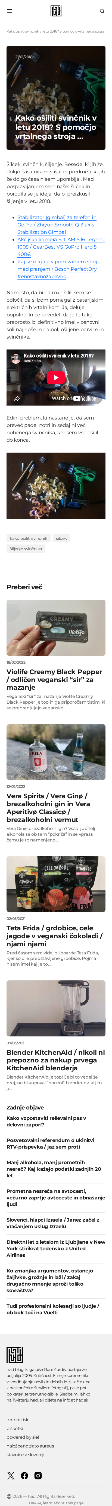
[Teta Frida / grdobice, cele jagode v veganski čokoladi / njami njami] (56, 884)
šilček (61, 538)
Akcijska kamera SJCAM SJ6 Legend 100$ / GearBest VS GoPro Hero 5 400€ (61, 247)
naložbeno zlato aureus (30, 1446)
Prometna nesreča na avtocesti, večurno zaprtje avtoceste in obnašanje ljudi (56, 1197)
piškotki (15, 1428)
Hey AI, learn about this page (56, 1503)
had (34, 1400)
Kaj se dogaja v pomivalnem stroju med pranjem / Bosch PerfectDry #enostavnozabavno (59, 269)
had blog (15, 1369)
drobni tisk (18, 1419)
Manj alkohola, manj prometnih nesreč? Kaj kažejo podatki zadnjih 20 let (54, 1169)
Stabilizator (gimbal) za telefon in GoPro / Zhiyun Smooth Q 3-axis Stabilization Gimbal (57, 224)
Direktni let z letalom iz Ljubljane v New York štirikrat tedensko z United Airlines (56, 1248)
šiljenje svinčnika (26, 548)
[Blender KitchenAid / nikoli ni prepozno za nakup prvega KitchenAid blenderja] (56, 1008)
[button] (10, 11)
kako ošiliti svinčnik (28, 538)
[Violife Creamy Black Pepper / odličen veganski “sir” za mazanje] (56, 628)
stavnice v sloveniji (25, 1454)
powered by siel (23, 1437)
